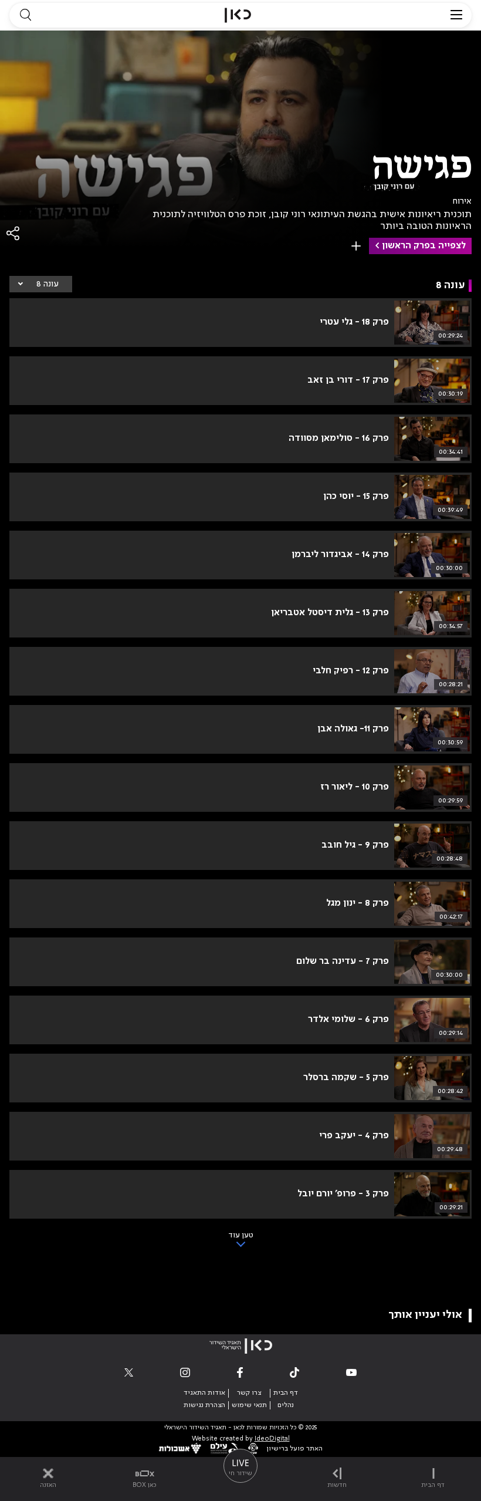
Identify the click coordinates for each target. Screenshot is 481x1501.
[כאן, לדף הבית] (237, 15)
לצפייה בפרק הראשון (424, 246)
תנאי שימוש (249, 1405)
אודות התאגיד (204, 1393)
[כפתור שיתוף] (13, 233)
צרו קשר (249, 1393)
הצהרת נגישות (204, 1405)
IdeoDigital (272, 1439)
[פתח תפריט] (456, 15)
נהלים (285, 1405)
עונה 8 (47, 284)
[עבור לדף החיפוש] (25, 15)
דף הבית (285, 1393)
